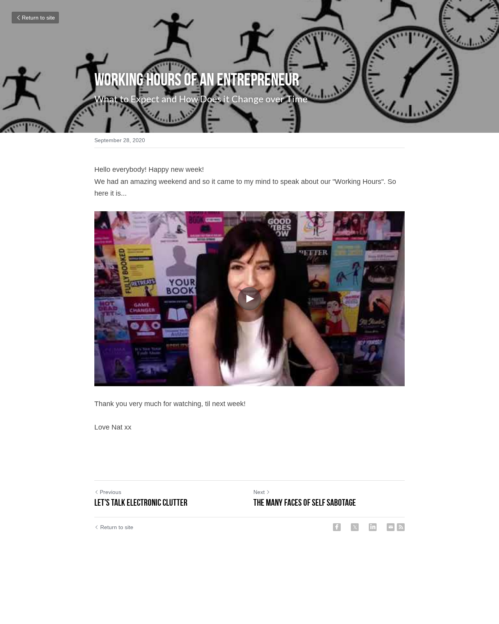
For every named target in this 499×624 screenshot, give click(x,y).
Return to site (38, 17)
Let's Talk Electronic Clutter (141, 502)
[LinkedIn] (373, 527)
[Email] (391, 527)
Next (259, 492)
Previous (110, 492)
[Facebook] (337, 527)
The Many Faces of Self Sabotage (304, 502)
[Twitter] (355, 527)
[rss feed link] (401, 527)
